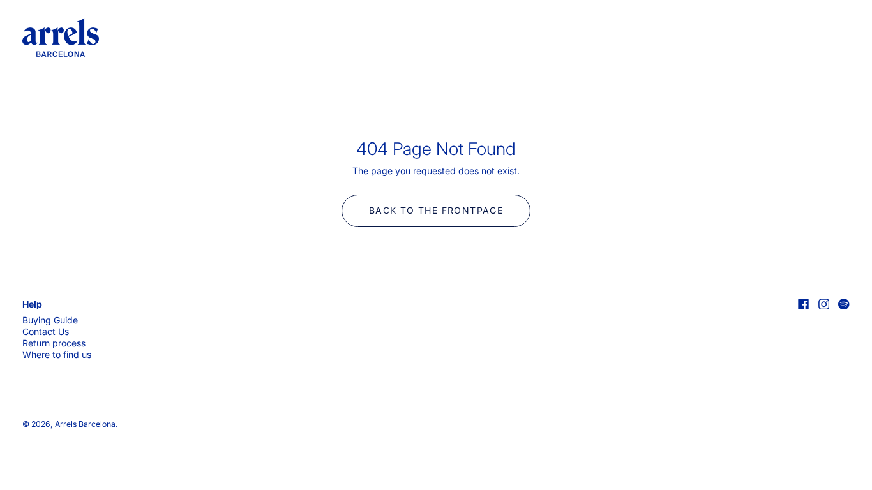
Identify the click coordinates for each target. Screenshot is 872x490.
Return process (54, 343)
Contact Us (45, 331)
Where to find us (56, 354)
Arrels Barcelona (85, 424)
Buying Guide (50, 320)
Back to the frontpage (436, 210)
